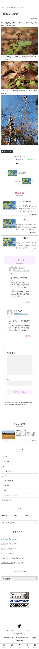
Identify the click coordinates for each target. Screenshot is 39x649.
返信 (27, 302)
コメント (11, 353)
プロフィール (10, 630)
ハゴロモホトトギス (7, 558)
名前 (8, 380)
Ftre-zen (11, 539)
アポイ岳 (4, 539)
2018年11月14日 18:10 (21, 314)
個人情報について (19, 634)
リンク (29, 630)
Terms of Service (18, 404)
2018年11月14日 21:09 (22, 271)
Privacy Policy (8, 404)
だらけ (3, 548)
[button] (36, 522)
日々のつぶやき (8, 151)
